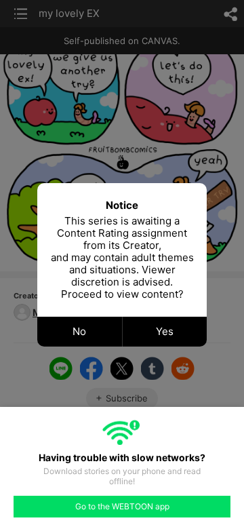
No (79, 331)
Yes (165, 331)
